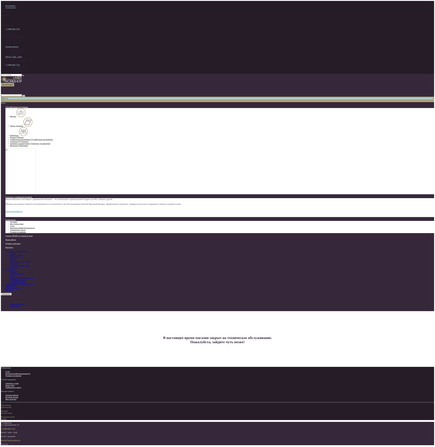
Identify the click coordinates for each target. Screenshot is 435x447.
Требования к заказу (18, 280)
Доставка (13, 272)
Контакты (9, 247)
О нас (12, 276)
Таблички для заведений (19, 144)
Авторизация (10, 8)
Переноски (14, 135)
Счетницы (14, 142)
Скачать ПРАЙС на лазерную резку (19, 236)
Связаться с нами (12, 383)
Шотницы (14, 146)
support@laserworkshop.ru (10, 440)
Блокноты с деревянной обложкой (18, 197)
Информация (10, 220)
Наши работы (10, 240)
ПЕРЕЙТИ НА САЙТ (14, 212)
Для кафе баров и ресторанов (16, 107)
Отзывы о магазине (13, 244)
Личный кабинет (12, 395)
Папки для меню (16, 126)
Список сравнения (17, 51)
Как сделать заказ (16, 274)
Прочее (13, 137)
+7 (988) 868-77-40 (12, 29)
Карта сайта (10, 385)
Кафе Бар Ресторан (12, 91)
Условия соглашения (18, 282)
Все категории (11, 89)
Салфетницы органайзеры (20, 140)
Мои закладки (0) (16, 49)
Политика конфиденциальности (22, 278)
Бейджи (13, 116)
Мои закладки (10, 399)
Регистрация (10, 6)
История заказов (11, 397)
